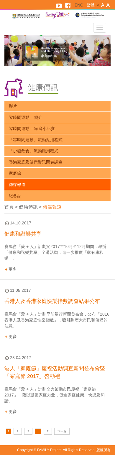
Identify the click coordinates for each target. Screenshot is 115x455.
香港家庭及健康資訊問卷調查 (36, 162)
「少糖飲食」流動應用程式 (33, 151)
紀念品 (15, 195)
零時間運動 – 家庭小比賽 (32, 128)
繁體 (90, 5)
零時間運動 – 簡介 (25, 117)
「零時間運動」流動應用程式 (36, 139)
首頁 (9, 206)
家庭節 (15, 173)
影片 (13, 106)
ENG (79, 5)
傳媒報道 (17, 184)
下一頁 (62, 431)
